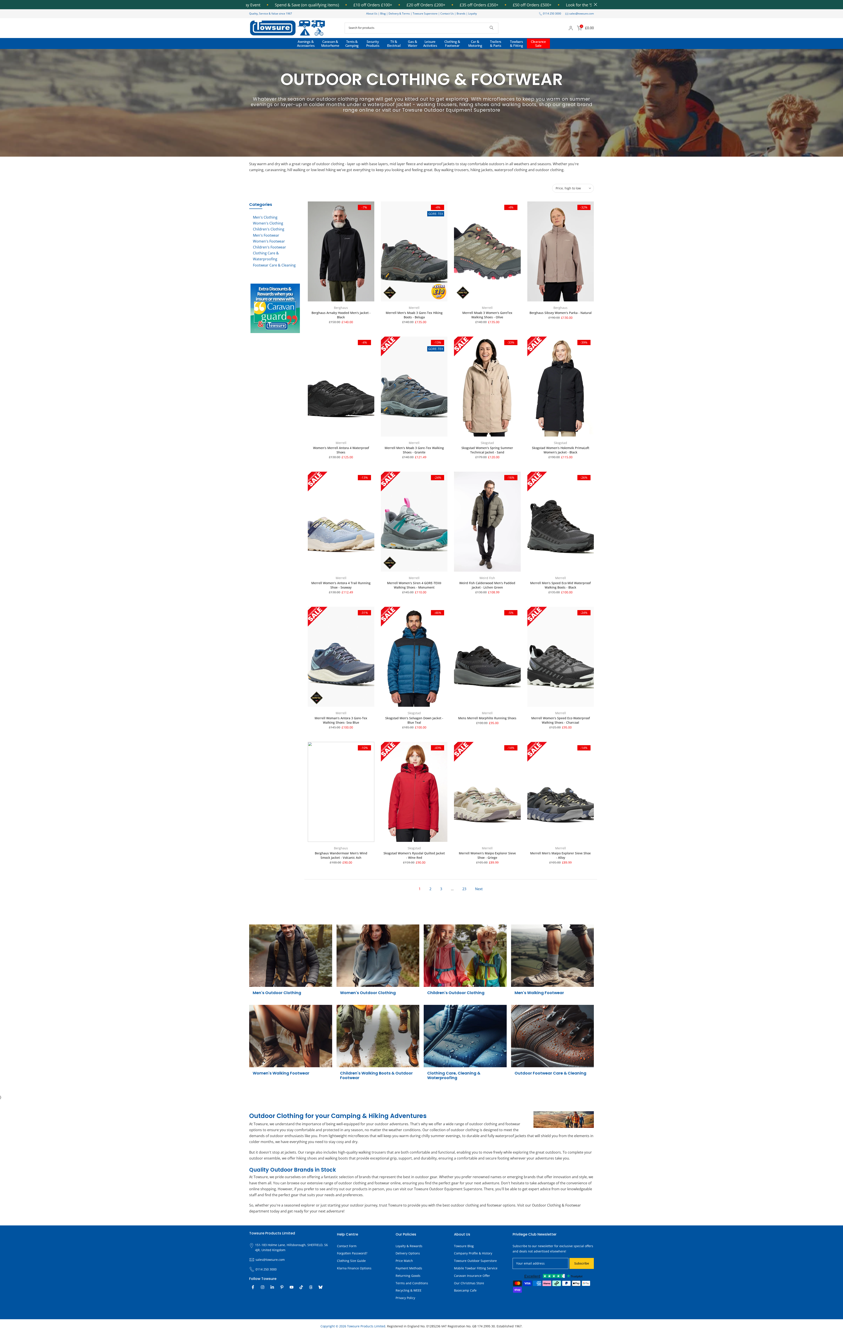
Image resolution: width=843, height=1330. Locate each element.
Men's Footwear (266, 235)
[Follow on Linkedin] (272, 1287)
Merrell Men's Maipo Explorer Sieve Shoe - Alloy (560, 855)
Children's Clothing (268, 229)
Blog (383, 13)
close (594, 4)
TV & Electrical (394, 43)
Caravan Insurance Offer (472, 1276)
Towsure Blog (464, 1246)
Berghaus (341, 308)
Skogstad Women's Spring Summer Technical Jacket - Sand (487, 450)
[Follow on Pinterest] (282, 1287)
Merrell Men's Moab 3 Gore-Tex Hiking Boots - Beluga (414, 315)
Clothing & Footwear (452, 43)
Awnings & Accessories (306, 43)
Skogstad (487, 443)
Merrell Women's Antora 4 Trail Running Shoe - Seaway (341, 585)
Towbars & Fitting (516, 43)
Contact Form (347, 1246)
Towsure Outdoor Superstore (475, 1261)
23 (464, 888)
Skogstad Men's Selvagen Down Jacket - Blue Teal (414, 720)
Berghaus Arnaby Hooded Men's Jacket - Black (341, 315)
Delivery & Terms (399, 13)
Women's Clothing (268, 223)
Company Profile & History (473, 1253)
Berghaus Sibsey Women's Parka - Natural (561, 313)
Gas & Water (412, 43)
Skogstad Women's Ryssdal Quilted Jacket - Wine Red (414, 855)
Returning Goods (408, 1276)
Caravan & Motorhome (330, 43)
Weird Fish (487, 578)
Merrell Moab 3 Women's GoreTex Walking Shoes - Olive (487, 315)
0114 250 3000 (552, 13)
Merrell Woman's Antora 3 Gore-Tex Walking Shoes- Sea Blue (341, 720)
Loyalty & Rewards (409, 1246)
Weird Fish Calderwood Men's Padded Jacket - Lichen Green (487, 585)
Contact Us (447, 13)
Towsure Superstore (425, 13)
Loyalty (472, 13)
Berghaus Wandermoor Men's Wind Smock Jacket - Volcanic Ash (341, 855)
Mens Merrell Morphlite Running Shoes (487, 718)
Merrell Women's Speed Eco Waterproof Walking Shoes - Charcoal (560, 720)
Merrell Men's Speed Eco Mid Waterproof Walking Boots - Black (560, 585)
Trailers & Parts (495, 43)
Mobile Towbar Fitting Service (475, 1268)
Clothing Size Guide (351, 1261)
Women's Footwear (269, 241)
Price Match (404, 1261)
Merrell (414, 308)
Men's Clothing (265, 217)
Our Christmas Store (469, 1283)
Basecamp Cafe (465, 1290)
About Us (371, 13)
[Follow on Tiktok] (301, 1287)
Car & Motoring (475, 43)
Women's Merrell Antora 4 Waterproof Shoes (341, 450)
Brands (461, 13)
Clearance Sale (538, 43)
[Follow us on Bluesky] (320, 1287)
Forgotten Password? (352, 1253)
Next (479, 888)
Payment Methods (409, 1268)
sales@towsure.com (581, 13)
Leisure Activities (430, 43)
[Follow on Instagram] (262, 1287)
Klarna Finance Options (354, 1268)
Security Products (372, 43)
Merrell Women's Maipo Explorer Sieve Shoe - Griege (487, 855)
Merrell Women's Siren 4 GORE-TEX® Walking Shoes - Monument (414, 585)
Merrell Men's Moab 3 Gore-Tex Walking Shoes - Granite (414, 450)
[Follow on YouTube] (291, 1287)
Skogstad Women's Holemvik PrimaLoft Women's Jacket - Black (560, 450)
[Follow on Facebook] (253, 1287)
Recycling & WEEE (409, 1290)
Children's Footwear (269, 247)
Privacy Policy (405, 1298)
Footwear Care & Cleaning (274, 265)
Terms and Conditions (412, 1283)
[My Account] (570, 28)
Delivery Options (408, 1253)
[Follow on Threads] (311, 1287)
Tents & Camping (352, 43)
